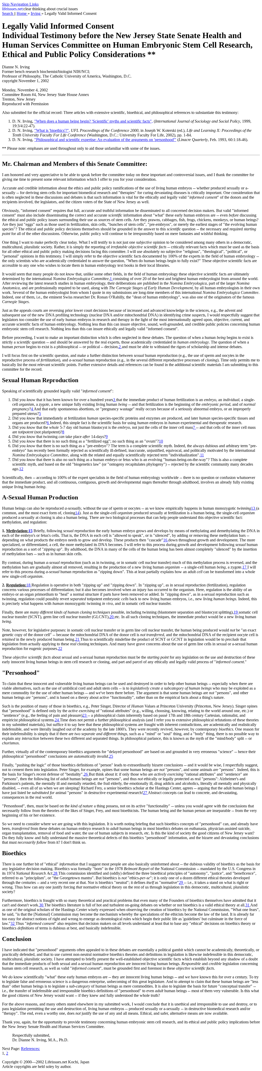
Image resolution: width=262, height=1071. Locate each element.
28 (55, 873)
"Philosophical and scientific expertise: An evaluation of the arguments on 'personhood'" (105, 139)
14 (77, 513)
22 (60, 648)
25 (111, 756)
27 (145, 792)
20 (112, 617)
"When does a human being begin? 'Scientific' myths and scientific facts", (93, 121)
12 (21, 469)
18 (28, 585)
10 (161, 441)
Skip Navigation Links (20, 4)
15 (30, 531)
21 (77, 639)
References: (30, 1048)
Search (8, 13)
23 (85, 715)
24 (57, 720)
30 (41, 905)
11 (202, 455)
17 (244, 567)
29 (181, 882)
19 (236, 612)
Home (22, 13)
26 (86, 774)
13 (253, 508)
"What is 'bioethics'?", (52, 130)
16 (165, 540)
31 (247, 905)
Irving (36, 13)
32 (13, 923)
